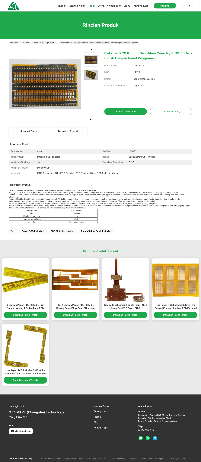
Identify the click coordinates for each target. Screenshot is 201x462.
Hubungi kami (140, 5)
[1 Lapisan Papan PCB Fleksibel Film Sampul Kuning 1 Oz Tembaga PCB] (25, 280)
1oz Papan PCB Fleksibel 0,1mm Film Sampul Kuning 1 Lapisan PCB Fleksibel (176, 306)
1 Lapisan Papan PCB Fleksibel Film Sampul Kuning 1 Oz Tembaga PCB (25, 306)
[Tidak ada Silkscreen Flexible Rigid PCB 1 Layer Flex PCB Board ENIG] (125, 280)
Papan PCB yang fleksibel (44, 43)
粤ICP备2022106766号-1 (181, 459)
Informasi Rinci (28, 131)
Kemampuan (114, 5)
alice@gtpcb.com (23, 431)
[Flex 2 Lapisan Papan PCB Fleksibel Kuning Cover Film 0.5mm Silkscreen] (75, 280)
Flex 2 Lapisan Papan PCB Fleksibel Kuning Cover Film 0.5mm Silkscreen (75, 306)
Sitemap (28, 459)
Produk (91, 5)
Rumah (62, 5)
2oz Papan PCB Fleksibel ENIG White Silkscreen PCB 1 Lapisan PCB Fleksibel (25, 372)
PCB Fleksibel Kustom (62, 231)
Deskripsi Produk (68, 131)
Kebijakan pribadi (16, 459)
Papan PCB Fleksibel (32, 231)
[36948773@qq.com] (154, 438)
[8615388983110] (140, 438)
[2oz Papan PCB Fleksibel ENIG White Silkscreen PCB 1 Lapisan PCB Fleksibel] (25, 345)
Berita (100, 5)
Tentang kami (77, 5)
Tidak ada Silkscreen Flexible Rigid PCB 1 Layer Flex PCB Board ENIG (125, 306)
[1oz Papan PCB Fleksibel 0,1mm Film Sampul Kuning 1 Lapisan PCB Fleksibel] (175, 280)
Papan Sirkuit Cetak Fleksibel (96, 231)
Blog (96, 422)
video (127, 5)
